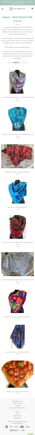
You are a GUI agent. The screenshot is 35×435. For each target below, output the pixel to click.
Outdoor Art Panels (17, 403)
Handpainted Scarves (17, 401)
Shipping (17, 405)
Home (17, 413)
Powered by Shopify (17, 423)
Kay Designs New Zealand (20, 421)
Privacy (17, 411)
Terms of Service (17, 415)
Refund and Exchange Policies (17, 408)
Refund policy (17, 418)
